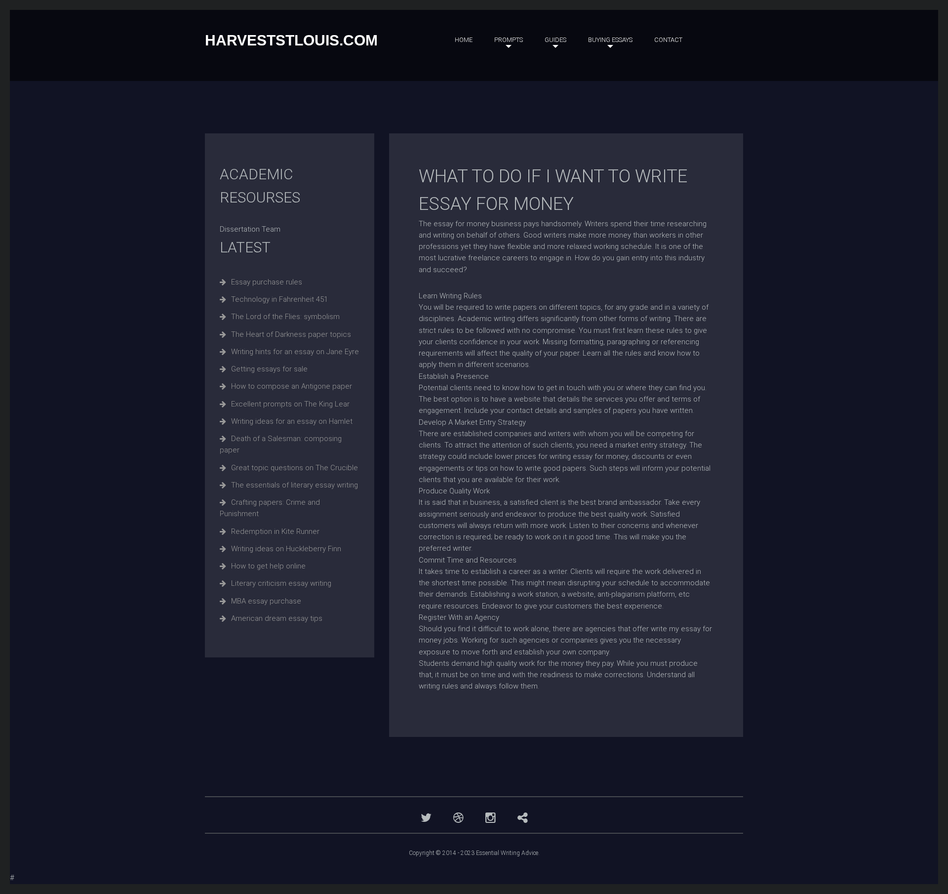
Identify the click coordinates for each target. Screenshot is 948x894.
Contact (668, 39)
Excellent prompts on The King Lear (290, 404)
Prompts (508, 39)
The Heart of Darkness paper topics (291, 334)
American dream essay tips (276, 618)
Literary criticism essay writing (281, 583)
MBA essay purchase (266, 601)
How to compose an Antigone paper (291, 386)
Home (464, 39)
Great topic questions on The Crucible (294, 467)
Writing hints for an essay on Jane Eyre (295, 351)
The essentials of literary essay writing (294, 485)
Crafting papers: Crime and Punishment (270, 508)
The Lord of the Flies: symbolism (285, 316)
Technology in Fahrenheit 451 (279, 299)
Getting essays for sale (269, 369)
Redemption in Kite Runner (275, 531)
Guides (555, 39)
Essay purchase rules (266, 282)
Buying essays (610, 39)
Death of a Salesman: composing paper (281, 444)
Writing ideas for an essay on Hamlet (292, 421)
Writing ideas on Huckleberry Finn (286, 548)
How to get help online (268, 566)
